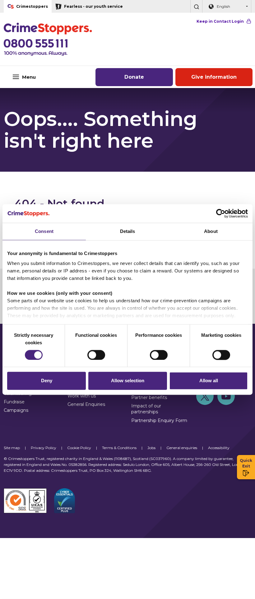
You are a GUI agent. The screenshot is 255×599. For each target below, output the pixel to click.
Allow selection (127, 380)
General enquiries (181, 447)
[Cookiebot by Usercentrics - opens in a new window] (220, 213)
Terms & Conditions (119, 447)
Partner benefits (149, 397)
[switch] (96, 355)
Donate (134, 77)
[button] (196, 6)
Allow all (208, 380)
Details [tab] (127, 231)
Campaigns (16, 410)
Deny (46, 380)
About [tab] (211, 231)
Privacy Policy (43, 447)
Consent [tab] (44, 231)
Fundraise (14, 402)
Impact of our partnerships (146, 409)
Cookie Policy (79, 447)
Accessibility (219, 447)
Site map (12, 447)
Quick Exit (246, 463)
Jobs (151, 447)
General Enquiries (86, 404)
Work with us (81, 396)
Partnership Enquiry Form (159, 420)
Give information (214, 77)
